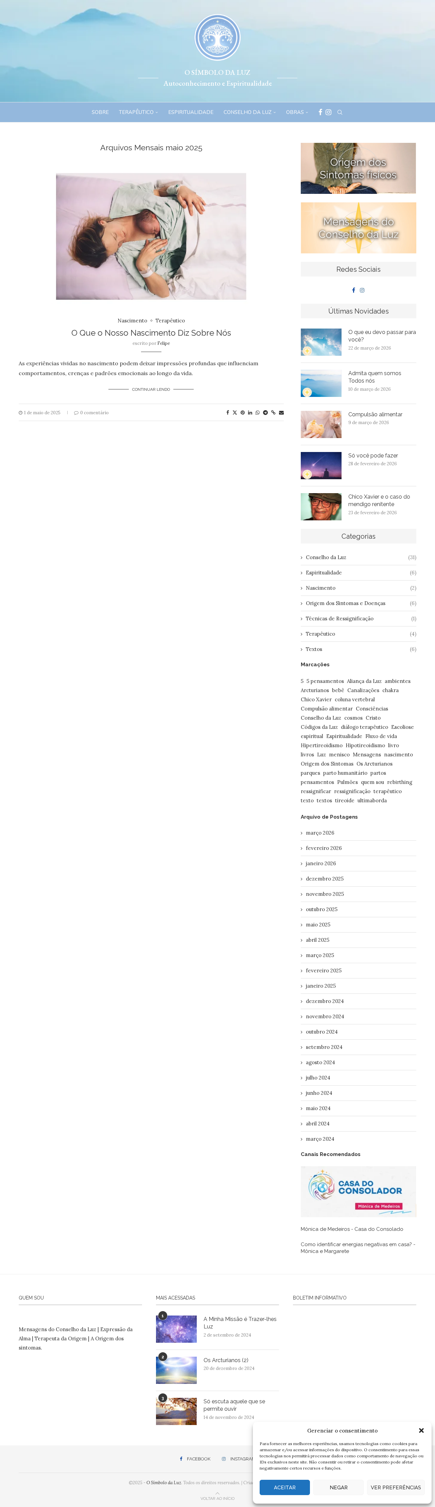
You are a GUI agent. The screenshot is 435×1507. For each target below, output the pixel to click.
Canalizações (363, 690)
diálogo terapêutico (364, 727)
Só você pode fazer (373, 455)
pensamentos (317, 782)
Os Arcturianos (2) (226, 1360)
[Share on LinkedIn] (250, 412)
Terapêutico (136, 112)
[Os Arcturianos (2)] (176, 1370)
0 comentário (94, 413)
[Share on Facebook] (227, 412)
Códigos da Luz (319, 727)
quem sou (372, 782)
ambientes (398, 681)
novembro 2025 (325, 894)
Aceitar (285, 1488)
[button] (421, 1430)
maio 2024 (318, 1108)
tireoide (344, 800)
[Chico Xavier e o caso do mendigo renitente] (321, 506)
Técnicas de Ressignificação (361, 618)
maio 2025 (318, 924)
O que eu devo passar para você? (382, 336)
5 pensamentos (325, 681)
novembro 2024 (325, 1016)
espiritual (312, 736)
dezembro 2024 (325, 1001)
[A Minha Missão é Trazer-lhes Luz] (176, 1329)
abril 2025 (317, 940)
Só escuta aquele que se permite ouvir (234, 1405)
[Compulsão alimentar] (321, 424)
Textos (361, 649)
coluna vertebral (355, 699)
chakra (390, 690)
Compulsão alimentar (375, 414)
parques (310, 773)
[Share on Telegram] (265, 412)
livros (307, 754)
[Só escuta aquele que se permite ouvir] (176, 1411)
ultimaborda (372, 800)
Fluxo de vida (381, 736)
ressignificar (316, 791)
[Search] (339, 112)
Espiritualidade (190, 112)
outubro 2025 (321, 909)
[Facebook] (320, 112)
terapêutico (387, 791)
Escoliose (402, 727)
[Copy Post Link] (273, 412)
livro (393, 745)
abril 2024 (318, 1123)
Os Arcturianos (374, 763)
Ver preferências (396, 1488)
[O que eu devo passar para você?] (321, 342)
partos (378, 773)
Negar (339, 1488)
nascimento (398, 754)
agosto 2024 (320, 1062)
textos (324, 800)
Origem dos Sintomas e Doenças (361, 603)
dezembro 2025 (325, 878)
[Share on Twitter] (234, 412)
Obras (295, 112)
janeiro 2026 (321, 863)
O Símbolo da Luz (163, 1483)
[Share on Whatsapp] (258, 412)
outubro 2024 (322, 1031)
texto (307, 800)
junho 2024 (319, 1093)
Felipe (163, 343)
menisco (339, 754)
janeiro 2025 (321, 986)
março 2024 (320, 1139)
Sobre (100, 112)
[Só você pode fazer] (321, 465)
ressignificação (352, 791)
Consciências (372, 708)
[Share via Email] (281, 412)
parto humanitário (345, 773)
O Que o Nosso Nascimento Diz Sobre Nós (151, 333)
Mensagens (367, 754)
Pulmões (347, 782)
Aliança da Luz (364, 681)
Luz (321, 754)
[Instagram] (328, 112)
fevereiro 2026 (324, 848)
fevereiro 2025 (324, 970)
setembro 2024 (324, 1047)
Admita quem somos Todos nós (374, 377)
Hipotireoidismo (365, 745)
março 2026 (320, 833)
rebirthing (399, 782)
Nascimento (361, 588)
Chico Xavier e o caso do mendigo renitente (379, 500)
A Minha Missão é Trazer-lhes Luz (240, 1323)
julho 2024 (318, 1077)
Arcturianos (315, 690)
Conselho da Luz (248, 112)
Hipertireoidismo (322, 745)
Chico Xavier (316, 699)
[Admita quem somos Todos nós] (321, 383)
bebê (338, 690)
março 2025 (320, 955)
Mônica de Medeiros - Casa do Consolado (352, 1229)
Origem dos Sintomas (327, 763)
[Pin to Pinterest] (243, 412)
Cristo (373, 718)
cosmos (353, 718)
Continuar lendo (151, 389)
